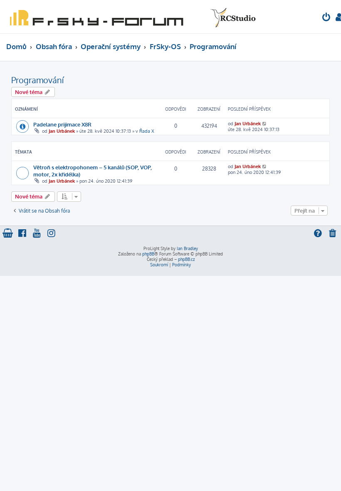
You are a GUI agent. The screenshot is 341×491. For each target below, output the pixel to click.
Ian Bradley (187, 248)
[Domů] (131, 16)
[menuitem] (326, 18)
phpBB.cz (186, 259)
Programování (37, 79)
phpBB (148, 253)
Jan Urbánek (62, 131)
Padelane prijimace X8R (62, 124)
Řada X (146, 131)
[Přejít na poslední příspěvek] (264, 123)
